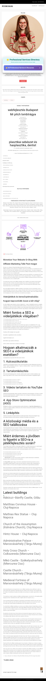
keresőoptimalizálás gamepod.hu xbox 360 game (13, 383)
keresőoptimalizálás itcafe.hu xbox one (11, 320)
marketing (6, 100)
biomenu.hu (23, 134)
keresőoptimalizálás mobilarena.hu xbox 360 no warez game (15, 319)
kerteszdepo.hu (23, 117)
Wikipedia (5, 184)
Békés (12, 89)
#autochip (27, 150)
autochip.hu (5, 181)
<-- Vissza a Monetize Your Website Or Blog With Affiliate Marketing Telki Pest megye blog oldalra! (21, 655)
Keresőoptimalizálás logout (10, 456)
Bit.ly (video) (5, 179)
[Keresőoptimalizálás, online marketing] (7, 7)
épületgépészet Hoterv (8, 165)
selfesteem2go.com (7, 191)
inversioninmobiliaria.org (23, 125)
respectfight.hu (23, 137)
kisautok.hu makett (7, 193)
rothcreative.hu (23, 127)
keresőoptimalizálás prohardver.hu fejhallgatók (13, 382)
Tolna (19, 92)
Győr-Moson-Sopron (37, 89)
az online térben (15, 74)
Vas (21, 92)
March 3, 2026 (29, 153)
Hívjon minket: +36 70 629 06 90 (38, 1)
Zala (27, 92)
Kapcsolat (42, 5)
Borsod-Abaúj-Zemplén (18, 89)
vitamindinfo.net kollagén (23, 132)
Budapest (25, 89)
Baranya (9, 89)
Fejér (31, 89)
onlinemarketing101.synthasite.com (10, 198)
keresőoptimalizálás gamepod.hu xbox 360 (12, 451)
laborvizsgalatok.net (23, 138)
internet (11, 100)
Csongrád (28, 89)
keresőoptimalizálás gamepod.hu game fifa (13, 454)
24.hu (15, 148)
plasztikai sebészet (7, 158)
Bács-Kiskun (5, 89)
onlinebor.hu (6, 174)
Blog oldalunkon (18, 75)
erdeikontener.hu (7, 172)
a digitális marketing (24, 74)
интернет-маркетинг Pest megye (9, 672)
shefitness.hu (23, 122)
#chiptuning (31, 150)
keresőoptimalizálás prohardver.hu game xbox (13, 453)
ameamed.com (6, 167)
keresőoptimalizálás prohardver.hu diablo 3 (12, 379)
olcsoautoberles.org (23, 130)
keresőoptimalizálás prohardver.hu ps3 (11, 381)
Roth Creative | (26, 679)
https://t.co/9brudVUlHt (21, 150)
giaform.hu (5, 155)
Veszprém (24, 92)
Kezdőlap (34, 5)
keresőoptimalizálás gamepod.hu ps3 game (12, 323)
